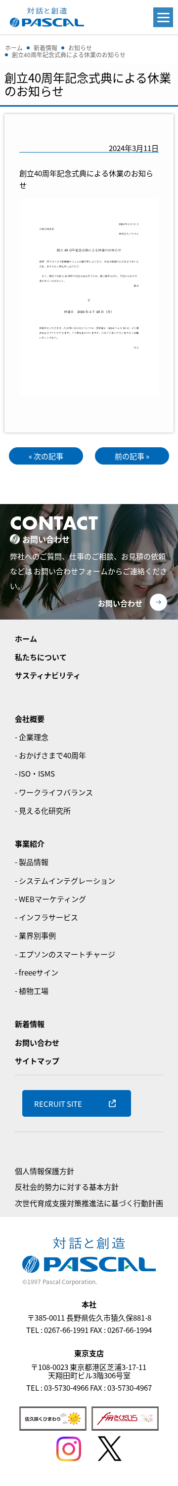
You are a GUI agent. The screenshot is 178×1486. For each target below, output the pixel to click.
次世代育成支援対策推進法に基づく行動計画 (89, 1203)
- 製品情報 (31, 862)
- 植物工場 (31, 990)
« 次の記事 (46, 456)
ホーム (26, 638)
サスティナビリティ (48, 675)
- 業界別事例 (35, 935)
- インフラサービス (46, 917)
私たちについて (41, 657)
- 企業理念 (31, 737)
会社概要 (29, 718)
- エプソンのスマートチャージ (65, 954)
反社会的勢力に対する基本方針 (67, 1186)
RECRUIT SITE (58, 1103)
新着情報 (29, 1023)
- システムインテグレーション (65, 880)
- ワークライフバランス (54, 792)
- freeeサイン (36, 972)
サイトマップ (37, 1061)
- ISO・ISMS (35, 773)
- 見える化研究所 (43, 810)
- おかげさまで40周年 (50, 755)
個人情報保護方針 (44, 1171)
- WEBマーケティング (50, 899)
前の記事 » (132, 456)
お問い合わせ (120, 603)
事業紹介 (29, 843)
